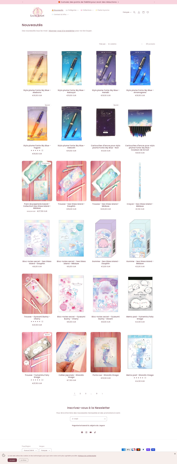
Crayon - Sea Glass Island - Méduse (140, 205)
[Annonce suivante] (154, 2)
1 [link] (74, 393)
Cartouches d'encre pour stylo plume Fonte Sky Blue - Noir (105, 147)
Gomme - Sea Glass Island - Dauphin (105, 262)
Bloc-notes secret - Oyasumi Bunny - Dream (106, 318)
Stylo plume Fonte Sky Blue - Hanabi (105, 91)
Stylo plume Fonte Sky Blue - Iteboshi (71, 147)
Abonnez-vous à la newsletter (62, 31)
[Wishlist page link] (148, 12)
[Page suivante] (102, 393)
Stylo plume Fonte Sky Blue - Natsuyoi (71, 91)
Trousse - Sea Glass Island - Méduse (105, 205)
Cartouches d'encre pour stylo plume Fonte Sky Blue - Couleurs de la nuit (140, 148)
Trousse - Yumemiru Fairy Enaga (37, 376)
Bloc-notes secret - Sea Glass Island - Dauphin (37, 262)
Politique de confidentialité (87, 456)
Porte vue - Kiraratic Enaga (106, 375)
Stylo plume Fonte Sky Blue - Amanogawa (140, 91)
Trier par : (102, 44)
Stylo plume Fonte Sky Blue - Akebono (37, 91)
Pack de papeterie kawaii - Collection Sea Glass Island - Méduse (37, 206)
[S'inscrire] (104, 418)
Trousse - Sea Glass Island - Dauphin (71, 205)
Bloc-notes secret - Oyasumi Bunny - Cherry (71, 318)
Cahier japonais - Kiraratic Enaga (71, 376)
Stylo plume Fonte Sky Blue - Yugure (37, 147)
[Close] (175, 454)
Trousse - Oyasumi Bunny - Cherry (37, 318)
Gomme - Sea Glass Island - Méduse (139, 262)
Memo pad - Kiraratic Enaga (139, 375)
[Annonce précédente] (22, 2)
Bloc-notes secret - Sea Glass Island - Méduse (71, 262)
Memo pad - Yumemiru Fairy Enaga (140, 318)
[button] (72, 10)
